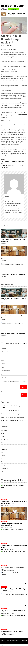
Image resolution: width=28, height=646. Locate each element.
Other (2, 458)
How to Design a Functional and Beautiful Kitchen (12, 410)
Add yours (24, 343)
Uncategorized (4, 465)
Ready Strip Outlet (12, 5)
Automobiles (4, 430)
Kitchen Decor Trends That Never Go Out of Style (12, 417)
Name (2, 360)
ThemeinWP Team (6, 642)
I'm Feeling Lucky (14, 9)
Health (2, 446)
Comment (3, 348)
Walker (11, 45)
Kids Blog (3, 452)
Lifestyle (3, 455)
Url (1, 374)
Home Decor (4, 449)
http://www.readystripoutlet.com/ (11, 198)
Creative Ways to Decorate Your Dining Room (13, 274)
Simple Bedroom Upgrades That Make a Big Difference (13, 420)
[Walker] (14, 184)
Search (2, 391)
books (2, 433)
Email (2, 367)
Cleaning (3, 436)
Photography (4, 461)
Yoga (2, 471)
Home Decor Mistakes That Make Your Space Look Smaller (14, 502)
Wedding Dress (4, 468)
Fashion (3, 443)
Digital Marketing (5, 439)
